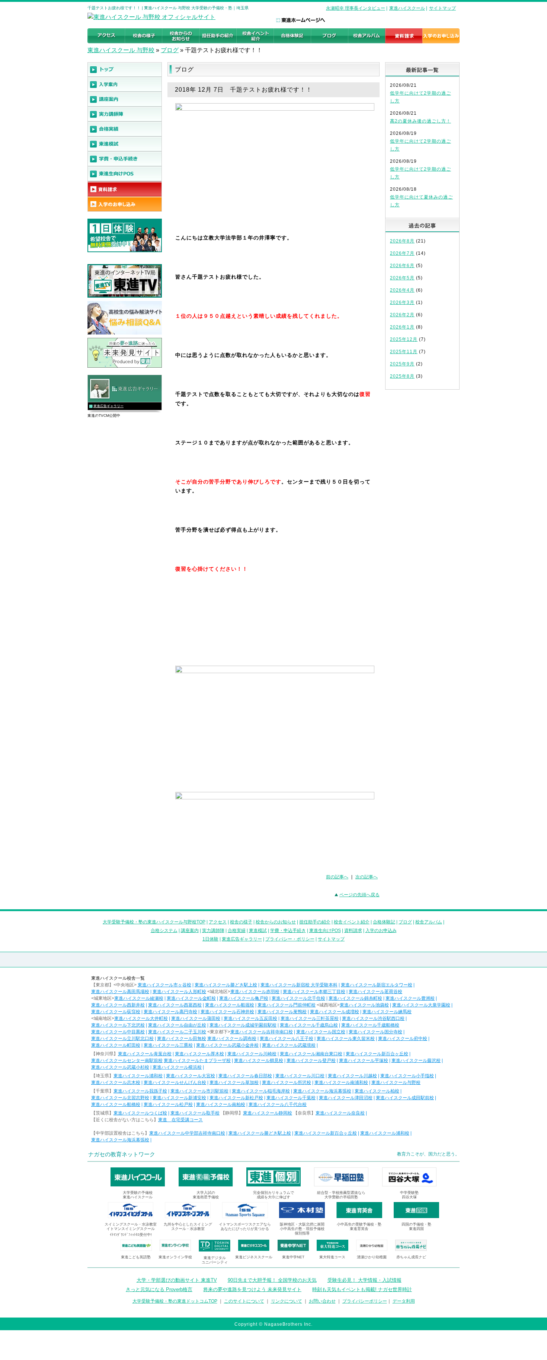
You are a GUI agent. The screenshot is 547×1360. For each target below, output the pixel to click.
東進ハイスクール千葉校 (291, 1097)
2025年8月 (402, 376)
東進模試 (258, 930)
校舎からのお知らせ (276, 922)
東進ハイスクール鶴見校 (258, 1060)
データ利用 (404, 1301)
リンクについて (286, 1301)
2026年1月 (402, 327)
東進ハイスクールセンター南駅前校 (127, 1060)
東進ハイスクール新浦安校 (179, 1097)
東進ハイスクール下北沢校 (118, 1025)
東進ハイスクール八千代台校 (278, 1104)
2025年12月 (404, 339)
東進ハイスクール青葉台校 (145, 1053)
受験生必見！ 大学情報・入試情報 (364, 1280)
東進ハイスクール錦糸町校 (355, 998)
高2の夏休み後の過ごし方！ (420, 121)
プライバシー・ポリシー (289, 939)
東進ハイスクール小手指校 (407, 1075)
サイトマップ (442, 8)
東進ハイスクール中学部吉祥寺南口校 (187, 1133)
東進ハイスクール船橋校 (115, 1104)
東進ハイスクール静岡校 (267, 1113)
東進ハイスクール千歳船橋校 (370, 1025)
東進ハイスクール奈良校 (340, 1113)
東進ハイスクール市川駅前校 (199, 1091)
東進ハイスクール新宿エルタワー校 (376, 984)
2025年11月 (404, 351)
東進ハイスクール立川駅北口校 (122, 1038)
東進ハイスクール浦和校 (138, 1075)
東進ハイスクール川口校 (299, 1075)
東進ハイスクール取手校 (195, 1113)
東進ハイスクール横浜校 (177, 1067)
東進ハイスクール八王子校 (286, 1038)
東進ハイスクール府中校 (402, 1038)
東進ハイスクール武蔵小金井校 (227, 1045)
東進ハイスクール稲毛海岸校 (261, 1091)
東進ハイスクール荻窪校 (115, 1011)
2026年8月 (402, 241)
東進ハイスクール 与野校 (120, 50)
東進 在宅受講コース (180, 1119)
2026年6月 (402, 265)
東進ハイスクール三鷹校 (168, 1045)
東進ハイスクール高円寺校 (170, 1011)
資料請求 (353, 930)
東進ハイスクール (407, 8)
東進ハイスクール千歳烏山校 (309, 1025)
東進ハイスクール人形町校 (179, 991)
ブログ (170, 50)
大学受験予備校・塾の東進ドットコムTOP (174, 1301)
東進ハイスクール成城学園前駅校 (242, 1025)
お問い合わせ (322, 1301)
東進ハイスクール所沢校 (286, 1082)
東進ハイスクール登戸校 (311, 1060)
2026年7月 (402, 253)
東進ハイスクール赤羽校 (254, 991)
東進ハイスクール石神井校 (227, 1011)
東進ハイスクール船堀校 (229, 1005)
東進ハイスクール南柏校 (220, 1104)
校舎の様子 (241, 922)
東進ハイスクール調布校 (231, 1038)
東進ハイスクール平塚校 (363, 1060)
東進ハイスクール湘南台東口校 (311, 1053)
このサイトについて (244, 1301)
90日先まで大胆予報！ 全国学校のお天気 (272, 1280)
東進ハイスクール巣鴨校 (282, 1011)
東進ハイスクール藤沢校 (416, 1060)
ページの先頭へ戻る (359, 894)
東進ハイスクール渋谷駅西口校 (373, 1018)
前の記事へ (337, 876)
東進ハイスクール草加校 (234, 1082)
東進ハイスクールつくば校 (140, 1113)
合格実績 (237, 930)
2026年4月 (402, 290)
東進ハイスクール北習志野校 (120, 1097)
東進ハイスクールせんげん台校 (175, 1082)
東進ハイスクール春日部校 (245, 1075)
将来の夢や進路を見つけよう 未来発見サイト (252, 1289)
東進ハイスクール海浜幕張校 (322, 1091)
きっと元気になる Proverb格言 (159, 1289)
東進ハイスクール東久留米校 (346, 1038)
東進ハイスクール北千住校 (298, 998)
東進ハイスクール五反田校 (250, 1018)
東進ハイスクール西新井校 (118, 1005)
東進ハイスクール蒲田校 (195, 1018)
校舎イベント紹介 (352, 922)
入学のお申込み (381, 930)
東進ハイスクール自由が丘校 (177, 1025)
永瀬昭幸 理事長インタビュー (355, 8)
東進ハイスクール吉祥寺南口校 (261, 1031)
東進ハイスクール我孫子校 (140, 1091)
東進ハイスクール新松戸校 (236, 1097)
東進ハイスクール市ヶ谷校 (164, 984)
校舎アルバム (428, 922)
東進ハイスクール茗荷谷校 (375, 991)
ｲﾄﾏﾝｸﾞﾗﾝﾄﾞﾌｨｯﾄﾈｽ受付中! (131, 1235)
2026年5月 (402, 277)
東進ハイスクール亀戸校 (243, 998)
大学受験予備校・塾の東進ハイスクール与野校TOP (154, 922)
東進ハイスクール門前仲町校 (286, 1005)
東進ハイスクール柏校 (377, 1091)
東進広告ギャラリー (108, 406)
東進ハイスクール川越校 (352, 1075)
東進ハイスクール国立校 (320, 1031)
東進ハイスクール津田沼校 (345, 1097)
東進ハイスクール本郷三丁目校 (314, 991)
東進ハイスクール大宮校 (190, 1075)
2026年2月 (402, 314)
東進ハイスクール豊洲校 (410, 998)
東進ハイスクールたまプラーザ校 (197, 1060)
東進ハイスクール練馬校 (387, 1011)
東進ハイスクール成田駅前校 (405, 1097)
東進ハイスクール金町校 (191, 998)
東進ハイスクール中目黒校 (118, 1031)
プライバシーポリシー (364, 1301)
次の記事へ (366, 876)
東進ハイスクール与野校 (395, 1082)
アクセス (218, 922)
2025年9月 (402, 364)
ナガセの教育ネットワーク (121, 1154)
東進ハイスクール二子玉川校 (177, 1031)
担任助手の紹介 (314, 922)
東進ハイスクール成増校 (334, 1011)
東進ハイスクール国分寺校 (375, 1031)
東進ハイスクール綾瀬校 (138, 998)
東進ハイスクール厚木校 (199, 1053)
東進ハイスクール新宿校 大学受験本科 (299, 984)
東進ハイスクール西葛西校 (175, 1005)
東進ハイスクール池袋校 (364, 1005)
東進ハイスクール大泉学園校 (421, 1005)
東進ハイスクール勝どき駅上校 (226, 984)
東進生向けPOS (325, 930)
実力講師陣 (213, 930)
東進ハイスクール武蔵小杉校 (120, 1067)
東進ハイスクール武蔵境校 (289, 1045)
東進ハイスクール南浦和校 (341, 1082)
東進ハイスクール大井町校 (141, 1018)
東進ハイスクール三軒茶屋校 (310, 1018)
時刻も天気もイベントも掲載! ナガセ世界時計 (362, 1289)
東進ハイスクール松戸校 (168, 1104)
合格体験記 (384, 922)
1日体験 (210, 939)
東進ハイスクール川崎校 (251, 1053)
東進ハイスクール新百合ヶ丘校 (377, 1053)
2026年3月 (402, 302)
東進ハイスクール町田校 (115, 1045)
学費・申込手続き (288, 930)
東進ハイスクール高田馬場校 (120, 991)
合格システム (164, 930)
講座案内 (190, 930)
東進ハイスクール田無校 (181, 1038)
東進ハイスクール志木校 (115, 1082)
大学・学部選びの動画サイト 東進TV (177, 1280)
